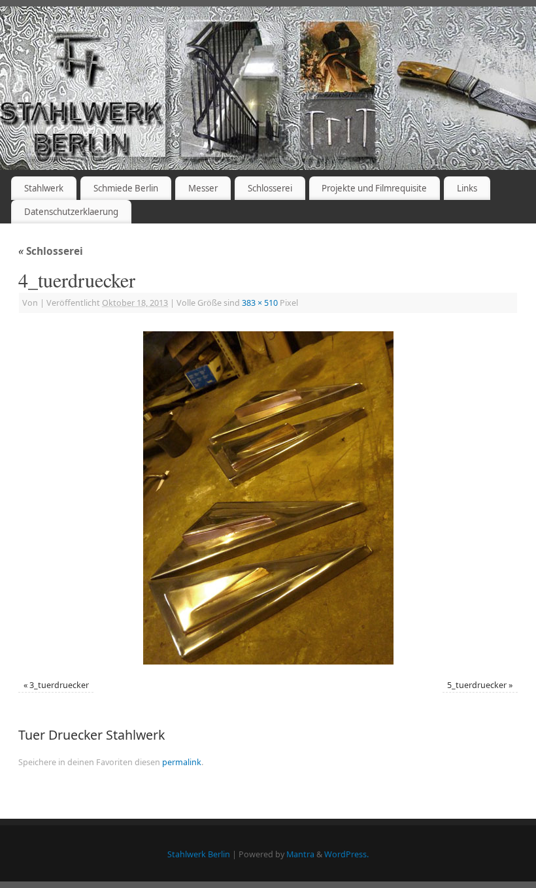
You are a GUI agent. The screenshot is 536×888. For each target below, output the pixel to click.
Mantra (300, 854)
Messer (203, 188)
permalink (181, 762)
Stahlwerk (43, 188)
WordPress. (346, 854)
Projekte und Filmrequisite (374, 188)
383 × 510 (260, 302)
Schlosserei (270, 188)
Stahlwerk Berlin (198, 854)
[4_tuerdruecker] (268, 498)
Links (467, 188)
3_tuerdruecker (59, 685)
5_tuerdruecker (477, 685)
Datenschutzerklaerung (71, 212)
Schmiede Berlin (125, 188)
